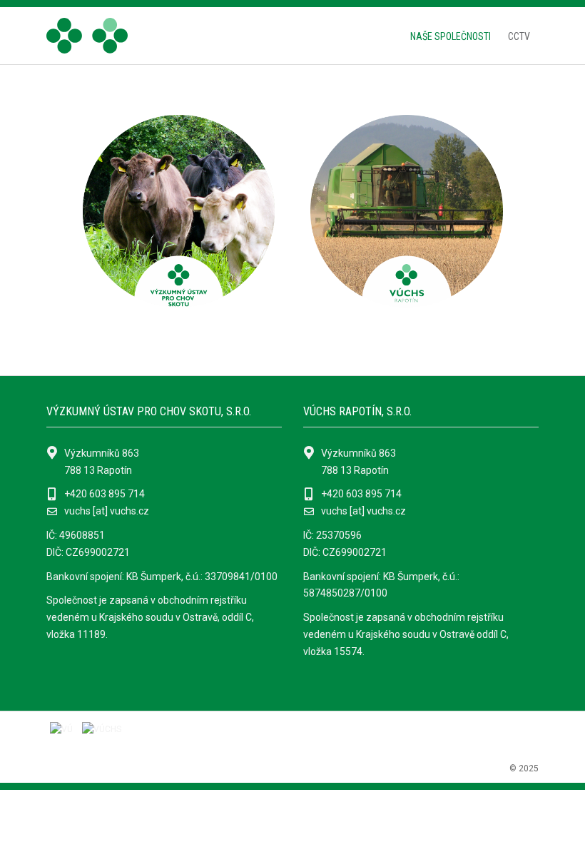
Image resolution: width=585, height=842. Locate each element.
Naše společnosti (450, 36)
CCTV (519, 36)
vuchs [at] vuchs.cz (106, 511)
